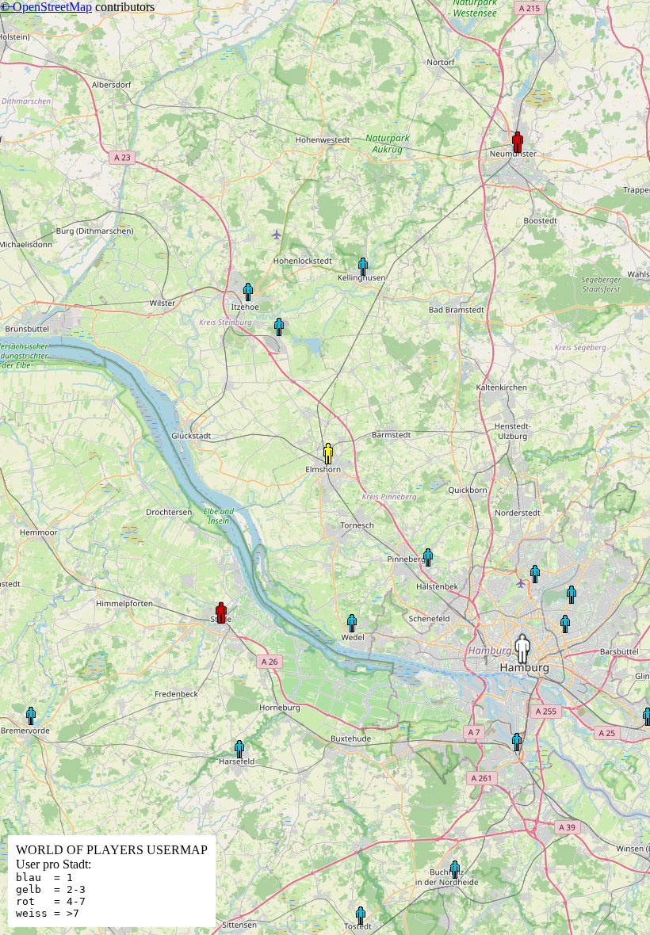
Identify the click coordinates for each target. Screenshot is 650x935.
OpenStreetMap (52, 6)
